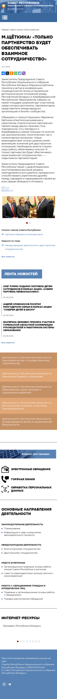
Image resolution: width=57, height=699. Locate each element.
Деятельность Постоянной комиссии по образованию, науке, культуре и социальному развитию (26, 389)
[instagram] (4, 684)
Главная (5, 30)
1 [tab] (27, 223)
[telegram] (9, 684)
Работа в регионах (13, 563)
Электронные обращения (30, 469)
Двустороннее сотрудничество (21, 553)
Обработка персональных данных (31, 489)
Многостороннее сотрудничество (22, 549)
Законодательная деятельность (22, 524)
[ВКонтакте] (3, 73)
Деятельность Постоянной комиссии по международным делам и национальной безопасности (27, 421)
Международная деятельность (21, 545)
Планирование (12, 528)
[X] (7, 73)
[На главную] (3, 6)
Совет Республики (31, 4)
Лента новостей (31, 30)
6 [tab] (33, 641)
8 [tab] (39, 641)
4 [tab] (27, 641)
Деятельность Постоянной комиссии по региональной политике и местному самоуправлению (26, 405)
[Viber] (23, 73)
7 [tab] (36, 641)
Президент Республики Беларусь (22, 625)
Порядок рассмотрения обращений (23, 599)
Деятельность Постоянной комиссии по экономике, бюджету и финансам (26, 375)
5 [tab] (30, 641)
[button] (4, 17)
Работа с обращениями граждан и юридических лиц (23, 587)
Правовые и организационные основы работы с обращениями (29, 593)
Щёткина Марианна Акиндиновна (24, 234)
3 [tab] (24, 641)
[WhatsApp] (15, 73)
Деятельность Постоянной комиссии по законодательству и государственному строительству (26, 360)
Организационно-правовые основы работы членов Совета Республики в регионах (27, 568)
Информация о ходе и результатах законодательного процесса (22, 533)
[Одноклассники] (11, 73)
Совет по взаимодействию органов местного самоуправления (28, 574)
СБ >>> (5, 187)
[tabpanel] (28, 207)
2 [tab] (30, 223)
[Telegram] (19, 73)
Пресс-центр (16, 30)
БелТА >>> (7, 190)
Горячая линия (23, 479)
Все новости (7, 256)
